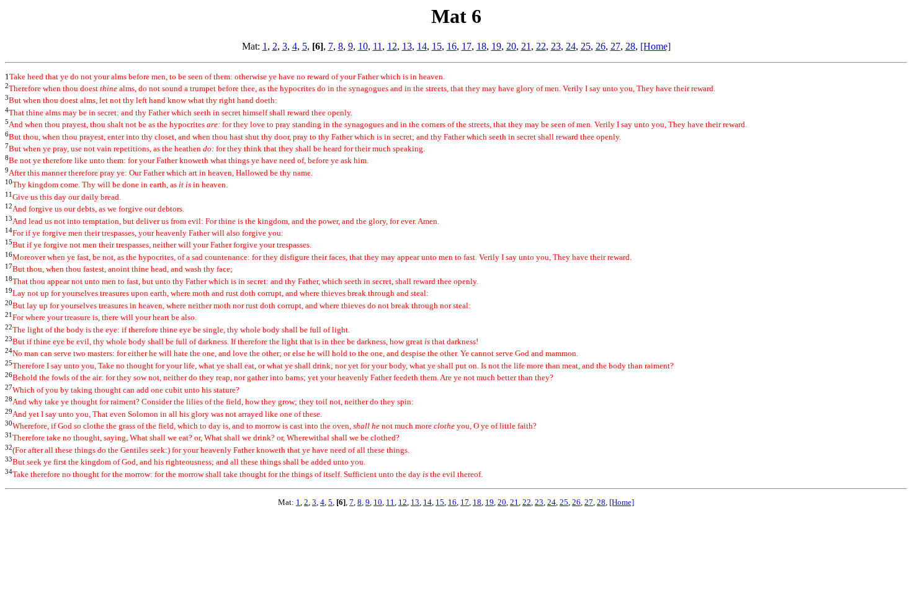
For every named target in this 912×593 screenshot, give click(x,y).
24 (571, 46)
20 (511, 46)
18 (481, 46)
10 (363, 46)
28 (630, 46)
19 (496, 46)
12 (392, 46)
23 (556, 46)
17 (467, 46)
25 (586, 46)
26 (601, 46)
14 (422, 46)
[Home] (655, 46)
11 (377, 46)
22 (541, 46)
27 (615, 46)
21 (526, 46)
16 (452, 46)
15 (437, 46)
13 (407, 46)
